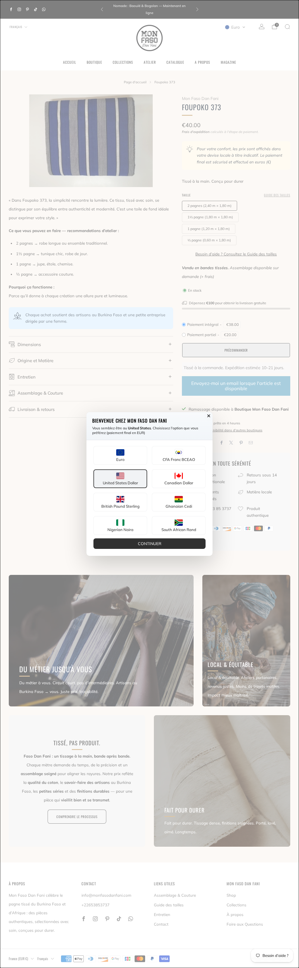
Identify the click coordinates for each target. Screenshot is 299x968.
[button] (120, 455)
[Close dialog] (208, 415)
